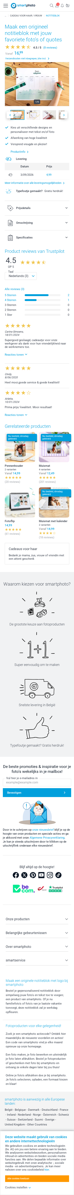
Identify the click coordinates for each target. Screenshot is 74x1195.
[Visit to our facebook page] (16, 875)
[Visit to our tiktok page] (58, 875)
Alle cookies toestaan (18, 1178)
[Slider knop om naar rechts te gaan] (64, 114)
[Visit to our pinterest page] (33, 875)
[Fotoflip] (20, 502)
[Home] (5, 15)
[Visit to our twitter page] (24, 875)
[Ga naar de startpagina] (23, 6)
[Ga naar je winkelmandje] (67, 5)
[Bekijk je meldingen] (62, 5)
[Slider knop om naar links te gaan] (10, 114)
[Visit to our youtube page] (41, 875)
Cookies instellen (16, 1187)
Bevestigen (14, 792)
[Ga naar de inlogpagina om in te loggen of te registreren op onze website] (57, 5)
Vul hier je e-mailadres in (22, 778)
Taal (10, 271)
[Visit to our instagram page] (50, 875)
